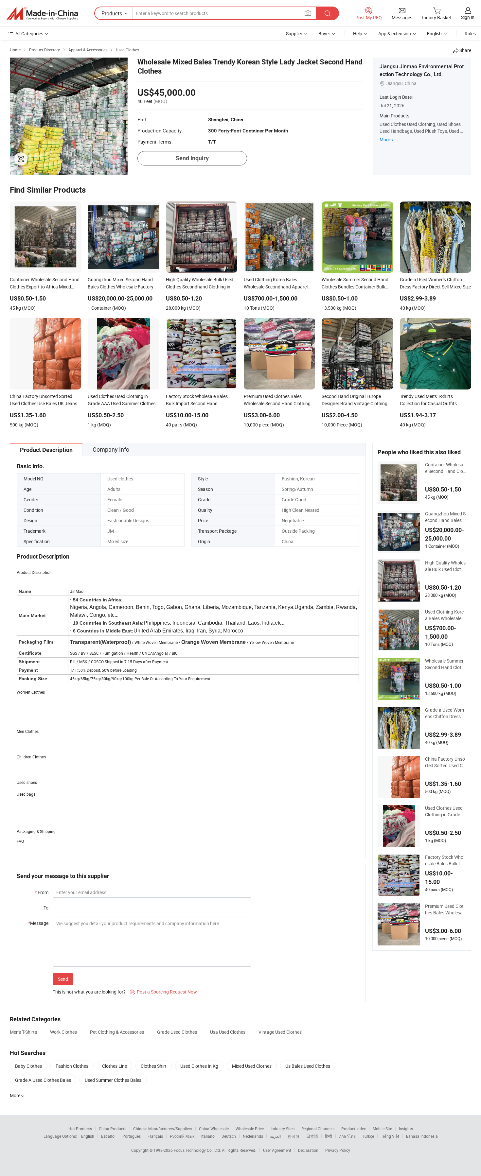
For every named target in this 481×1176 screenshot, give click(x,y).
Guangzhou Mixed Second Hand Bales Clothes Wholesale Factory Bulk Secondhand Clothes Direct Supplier (445, 517)
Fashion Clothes (72, 1066)
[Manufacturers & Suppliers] (42, 13)
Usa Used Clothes (227, 1032)
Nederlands (253, 1136)
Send (63, 979)
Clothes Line (114, 1066)
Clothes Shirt (154, 1066)
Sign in (467, 17)
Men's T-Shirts (23, 1032)
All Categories (29, 33)
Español (108, 1136)
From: (42, 892)
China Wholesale (214, 1128)
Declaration (308, 1150)
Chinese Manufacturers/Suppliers (162, 1128)
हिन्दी (328, 1136)
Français (155, 1136)
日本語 (312, 1136)
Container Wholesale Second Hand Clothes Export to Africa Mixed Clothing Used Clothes (445, 468)
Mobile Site (382, 1128)
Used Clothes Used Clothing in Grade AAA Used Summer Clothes (445, 811)
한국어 (293, 1136)
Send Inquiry (192, 158)
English (87, 1136)
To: (46, 908)
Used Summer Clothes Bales (113, 1080)
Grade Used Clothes (177, 1032)
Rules (470, 33)
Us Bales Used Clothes (307, 1066)
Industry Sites (282, 1128)
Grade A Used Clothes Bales (43, 1080)
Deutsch (229, 1136)
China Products (112, 1128)
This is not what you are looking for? (89, 992)
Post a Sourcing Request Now (163, 992)
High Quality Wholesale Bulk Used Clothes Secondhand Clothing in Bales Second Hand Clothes (445, 566)
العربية (275, 1136)
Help (357, 33)
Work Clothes (63, 1032)
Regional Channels (317, 1128)
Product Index (353, 1128)
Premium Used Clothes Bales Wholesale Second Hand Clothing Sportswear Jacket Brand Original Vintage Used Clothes (445, 909)
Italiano (208, 1136)
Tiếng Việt (390, 1136)
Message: (38, 923)
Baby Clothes (28, 1066)
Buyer (324, 33)
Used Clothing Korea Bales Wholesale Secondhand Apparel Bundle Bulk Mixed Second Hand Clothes (445, 615)
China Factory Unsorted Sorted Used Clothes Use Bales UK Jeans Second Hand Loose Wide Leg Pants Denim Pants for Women (445, 762)
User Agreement (277, 1150)
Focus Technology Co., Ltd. (198, 1150)
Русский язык (182, 1136)
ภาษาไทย (347, 1136)
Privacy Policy (337, 1150)
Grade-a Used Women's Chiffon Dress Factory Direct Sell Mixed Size (445, 713)
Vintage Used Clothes (280, 1032)
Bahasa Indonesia (422, 1136)
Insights (406, 1128)
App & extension (394, 33)
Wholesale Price (250, 1128)
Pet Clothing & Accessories (117, 1032)
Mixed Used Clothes (252, 1066)
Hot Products (80, 1128)
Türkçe (368, 1136)
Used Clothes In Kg (199, 1066)
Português (131, 1136)
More (385, 139)
